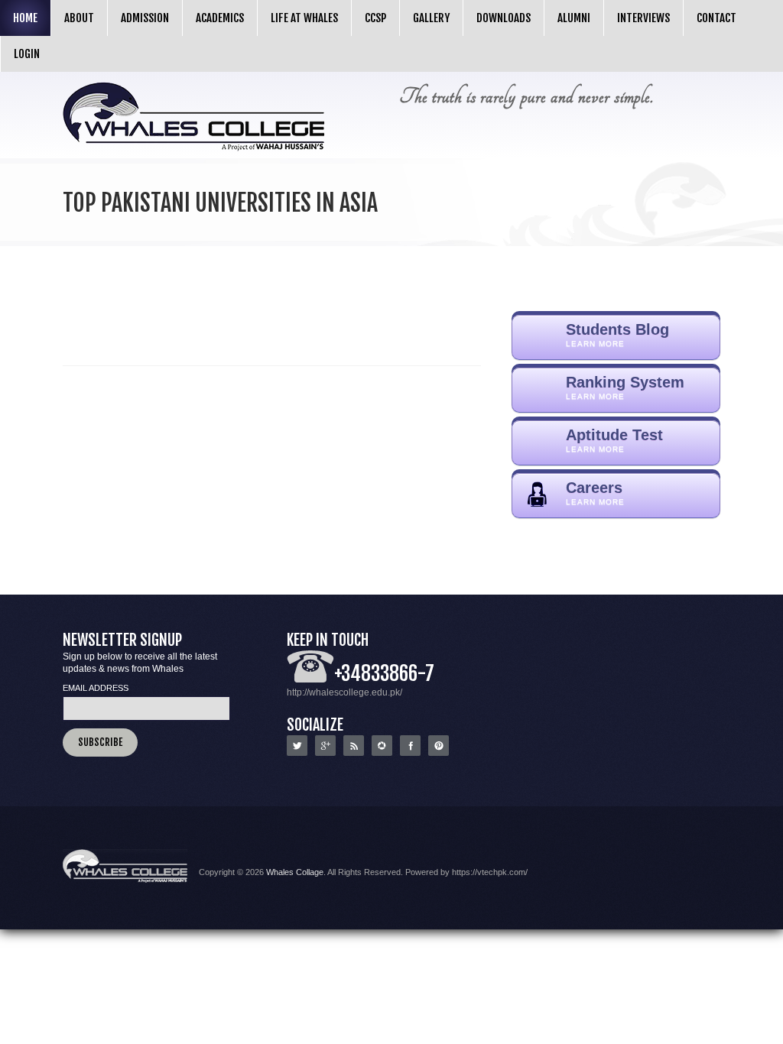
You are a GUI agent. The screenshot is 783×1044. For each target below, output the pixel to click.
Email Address (95, 687)
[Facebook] (410, 752)
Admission (145, 18)
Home (25, 18)
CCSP (375, 18)
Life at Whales (304, 18)
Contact (716, 18)
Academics (220, 18)
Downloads (503, 18)
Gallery (431, 18)
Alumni (573, 18)
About (79, 18)
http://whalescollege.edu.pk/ (344, 692)
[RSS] (353, 752)
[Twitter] (297, 752)
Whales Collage (294, 872)
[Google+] (325, 752)
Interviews (643, 18)
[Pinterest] (438, 752)
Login (27, 54)
